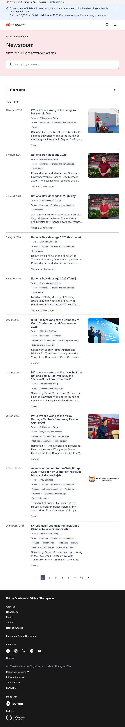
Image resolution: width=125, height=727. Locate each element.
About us (10, 606)
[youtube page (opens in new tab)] (39, 651)
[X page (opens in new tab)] (24, 651)
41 (81, 577)
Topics (9, 622)
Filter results (17, 89)
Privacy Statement (15, 677)
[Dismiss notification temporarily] (117, 8)
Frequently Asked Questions (21, 636)
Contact (10, 658)
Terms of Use (13, 682)
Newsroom (12, 611)
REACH (11, 688)
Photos (10, 617)
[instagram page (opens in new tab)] (16, 651)
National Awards (14, 627)
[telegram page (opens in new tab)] (32, 651)
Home (9, 36)
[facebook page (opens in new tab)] (8, 651)
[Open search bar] (107, 24)
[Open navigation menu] (115, 24)
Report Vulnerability (16, 672)
